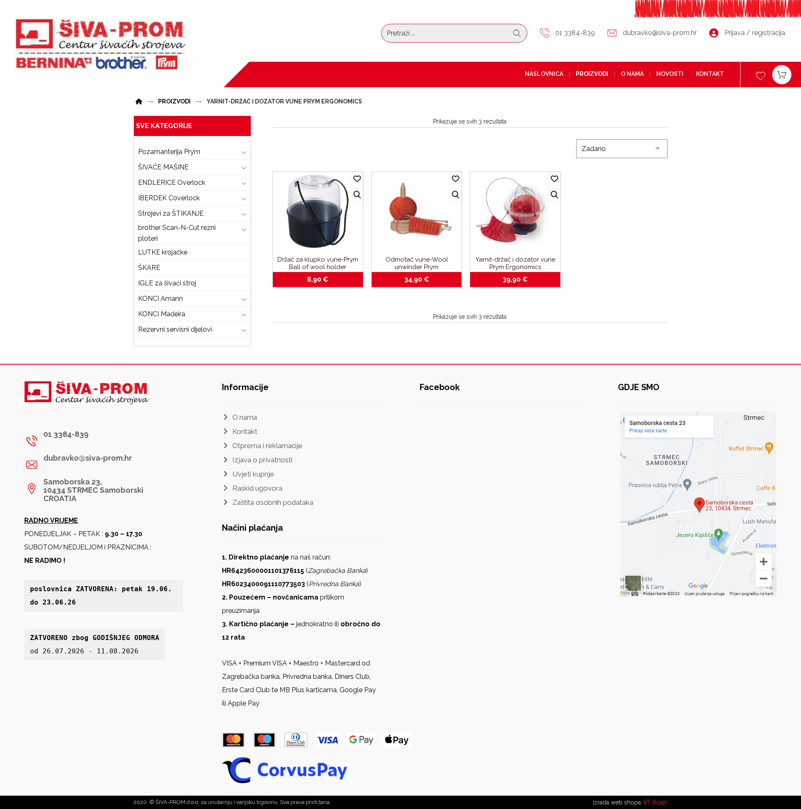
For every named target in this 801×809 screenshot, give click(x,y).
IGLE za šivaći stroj (167, 283)
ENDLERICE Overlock (171, 182)
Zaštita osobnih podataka (272, 502)
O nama (244, 417)
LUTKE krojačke (162, 252)
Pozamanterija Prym (169, 152)
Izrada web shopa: (617, 802)
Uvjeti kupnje (253, 474)
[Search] (517, 33)
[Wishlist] (760, 75)
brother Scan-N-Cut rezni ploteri (177, 233)
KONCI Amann (160, 298)
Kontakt (244, 431)
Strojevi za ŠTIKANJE (171, 213)
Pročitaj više (520, 279)
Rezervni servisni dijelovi (175, 329)
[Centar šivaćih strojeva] (100, 45)
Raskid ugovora (257, 488)
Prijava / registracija (755, 33)
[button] (100, 441)
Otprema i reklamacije (267, 445)
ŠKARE (149, 268)
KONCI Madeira (161, 314)
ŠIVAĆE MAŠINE (163, 167)
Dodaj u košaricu (322, 279)
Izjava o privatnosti (262, 460)
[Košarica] (781, 74)
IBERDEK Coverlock (169, 198)
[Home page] (139, 100)
